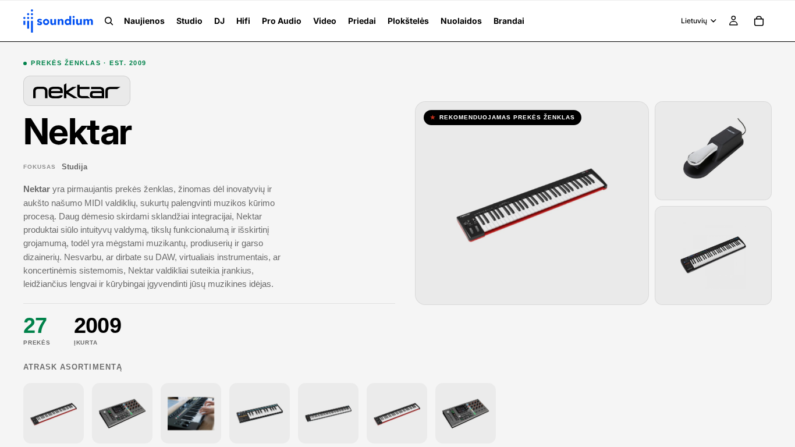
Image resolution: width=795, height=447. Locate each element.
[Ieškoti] (109, 21)
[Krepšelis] (759, 21)
